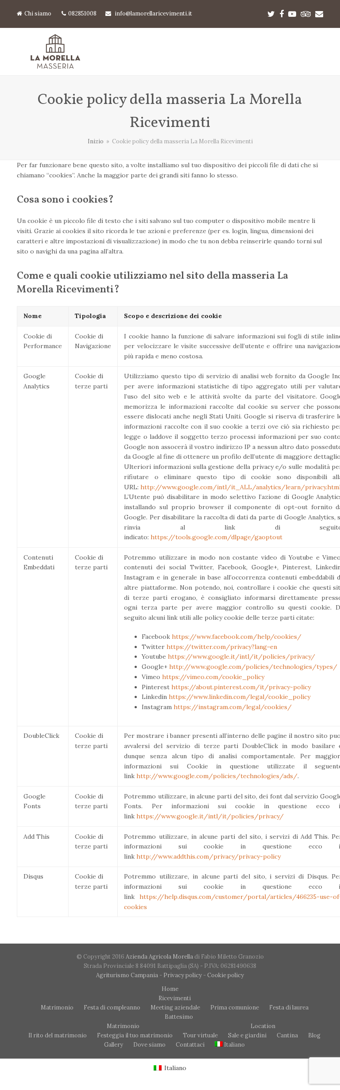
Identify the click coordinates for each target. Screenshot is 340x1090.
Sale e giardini (247, 1035)
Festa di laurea (289, 1007)
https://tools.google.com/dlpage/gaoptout (216, 537)
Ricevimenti (174, 998)
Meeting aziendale (175, 1007)
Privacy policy (182, 975)
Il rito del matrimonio (57, 1035)
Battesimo (179, 1017)
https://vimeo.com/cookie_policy (213, 677)
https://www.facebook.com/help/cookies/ (236, 637)
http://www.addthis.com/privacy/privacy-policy (208, 856)
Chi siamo (37, 13)
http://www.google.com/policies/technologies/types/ (253, 667)
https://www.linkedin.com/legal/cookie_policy (239, 697)
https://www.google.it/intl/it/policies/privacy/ (241, 656)
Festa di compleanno (112, 1007)
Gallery (113, 1044)
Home (170, 989)
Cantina (287, 1035)
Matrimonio (57, 1007)
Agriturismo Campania (127, 975)
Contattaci (190, 1044)
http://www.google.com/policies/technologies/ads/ (217, 776)
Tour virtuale (200, 1035)
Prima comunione (234, 1007)
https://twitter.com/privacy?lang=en (221, 647)
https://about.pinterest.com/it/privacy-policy (241, 687)
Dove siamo (149, 1044)
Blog (314, 1035)
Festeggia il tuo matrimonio (135, 1035)
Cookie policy (225, 975)
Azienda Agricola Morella (160, 956)
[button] (318, 52)
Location (263, 1026)
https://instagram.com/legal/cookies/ (233, 707)
